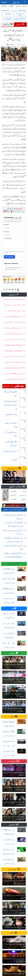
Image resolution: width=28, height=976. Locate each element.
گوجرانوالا (12, 495)
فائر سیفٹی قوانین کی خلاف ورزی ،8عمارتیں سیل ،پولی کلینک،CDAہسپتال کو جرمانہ (13, 555)
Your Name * (6, 224)
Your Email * (6, 231)
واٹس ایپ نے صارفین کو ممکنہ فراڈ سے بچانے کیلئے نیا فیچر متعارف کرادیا (9, 854)
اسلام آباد (22, 495)
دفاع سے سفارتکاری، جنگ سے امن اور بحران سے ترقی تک (10, 405)
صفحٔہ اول (25, 6)
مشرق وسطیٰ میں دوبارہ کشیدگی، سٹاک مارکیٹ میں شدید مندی (9, 755)
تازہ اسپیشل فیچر (13, 468)
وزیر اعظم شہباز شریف (19, 14)
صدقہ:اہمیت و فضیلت (11, 414)
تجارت (12, 716)
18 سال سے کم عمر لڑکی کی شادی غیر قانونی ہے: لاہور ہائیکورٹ (9, 583)
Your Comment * (8, 238)
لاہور (23, 492)
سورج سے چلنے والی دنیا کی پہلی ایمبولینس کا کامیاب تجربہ (9, 863)
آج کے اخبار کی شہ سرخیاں (12, 509)
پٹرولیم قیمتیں (8, 19)
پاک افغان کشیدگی (19, 19)
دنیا (13, 608)
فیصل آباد (12, 492)
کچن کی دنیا (14, 460)
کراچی (23, 499)
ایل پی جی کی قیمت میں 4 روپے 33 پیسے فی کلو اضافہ (9, 726)
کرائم (12, 933)
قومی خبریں (12, 564)
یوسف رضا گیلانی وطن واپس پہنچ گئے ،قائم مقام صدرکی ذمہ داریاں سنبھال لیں (13, 539)
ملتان (14, 499)
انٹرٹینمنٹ (12, 761)
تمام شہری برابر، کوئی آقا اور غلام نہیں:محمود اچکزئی (13, 547)
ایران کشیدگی (8, 14)
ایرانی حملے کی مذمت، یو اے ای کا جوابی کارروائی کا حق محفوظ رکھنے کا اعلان (9, 637)
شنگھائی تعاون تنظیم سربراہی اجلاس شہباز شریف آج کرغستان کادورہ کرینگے (13, 524)
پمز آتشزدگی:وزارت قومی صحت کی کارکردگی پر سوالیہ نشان (13, 516)
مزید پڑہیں (12, 294)
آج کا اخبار (11, 6)
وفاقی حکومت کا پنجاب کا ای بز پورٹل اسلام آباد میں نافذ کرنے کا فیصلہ (9, 736)
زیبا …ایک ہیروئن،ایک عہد (10, 451)
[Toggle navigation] (24, 2)
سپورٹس (12, 653)
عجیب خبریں (12, 869)
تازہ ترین (18, 6)
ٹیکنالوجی (12, 824)
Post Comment (9, 256)
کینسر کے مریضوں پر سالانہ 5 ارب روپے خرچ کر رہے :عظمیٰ (13, 532)
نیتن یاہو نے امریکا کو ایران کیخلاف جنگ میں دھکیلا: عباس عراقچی (9, 618)
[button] (4, 477)
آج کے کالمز (4, 6)
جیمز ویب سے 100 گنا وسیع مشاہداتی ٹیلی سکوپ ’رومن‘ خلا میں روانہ (9, 834)
